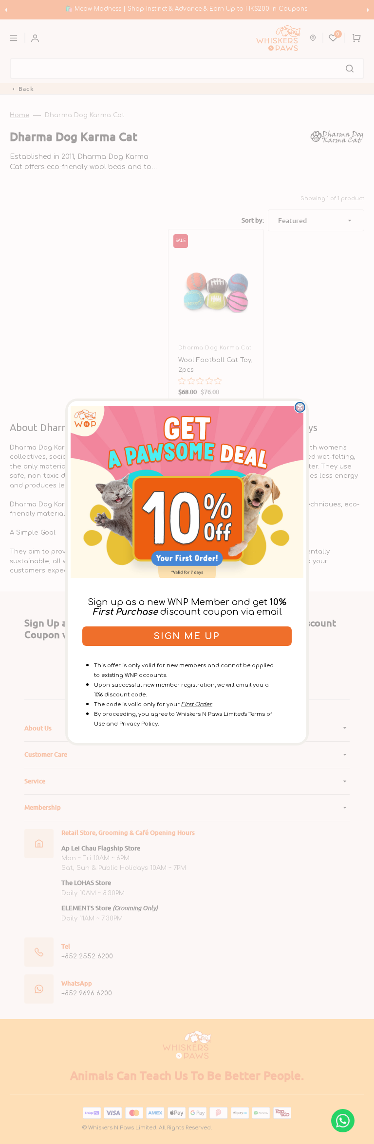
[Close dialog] (300, 407)
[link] (187, 492)
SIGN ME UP (187, 636)
